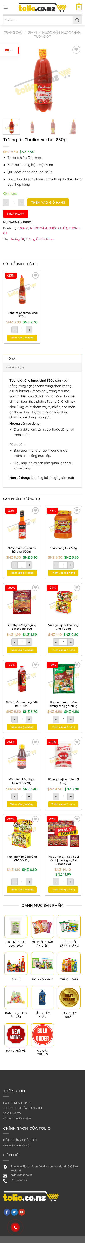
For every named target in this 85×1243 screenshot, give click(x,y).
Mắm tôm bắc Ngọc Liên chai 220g (22, 781)
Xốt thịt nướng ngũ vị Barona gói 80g (22, 626)
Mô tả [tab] (10, 358)
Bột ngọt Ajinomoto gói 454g (63, 781)
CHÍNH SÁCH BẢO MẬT (17, 1145)
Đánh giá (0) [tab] (15, 367)
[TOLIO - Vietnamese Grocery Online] (42, 7)
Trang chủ (13, 32)
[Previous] (10, 80)
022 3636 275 (19, 1180)
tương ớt (17, 239)
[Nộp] (77, 19)
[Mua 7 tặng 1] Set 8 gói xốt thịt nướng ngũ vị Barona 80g (63, 860)
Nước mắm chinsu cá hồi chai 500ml (22, 549)
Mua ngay (15, 214)
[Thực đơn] (5, 7)
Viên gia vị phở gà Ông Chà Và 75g (22, 858)
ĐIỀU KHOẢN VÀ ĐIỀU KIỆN (20, 1140)
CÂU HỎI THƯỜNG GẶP (17, 1118)
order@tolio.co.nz (21, 1174)
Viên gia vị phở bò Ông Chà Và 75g (63, 626)
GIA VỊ (32, 32)
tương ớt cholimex (40, 239)
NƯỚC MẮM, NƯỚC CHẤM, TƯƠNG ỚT (57, 34)
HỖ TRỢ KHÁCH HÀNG (17, 1102)
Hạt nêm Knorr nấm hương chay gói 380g (63, 704)
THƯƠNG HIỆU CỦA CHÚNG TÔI (22, 1108)
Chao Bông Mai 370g (63, 548)
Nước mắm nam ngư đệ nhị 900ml (22, 704)
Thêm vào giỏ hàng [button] (22, 337)
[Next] (75, 80)
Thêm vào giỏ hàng (48, 202)
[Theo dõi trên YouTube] (21, 1212)
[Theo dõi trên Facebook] (7, 1212)
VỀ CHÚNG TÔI (12, 1113)
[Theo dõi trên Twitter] (14, 1212)
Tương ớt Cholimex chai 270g (22, 314)
